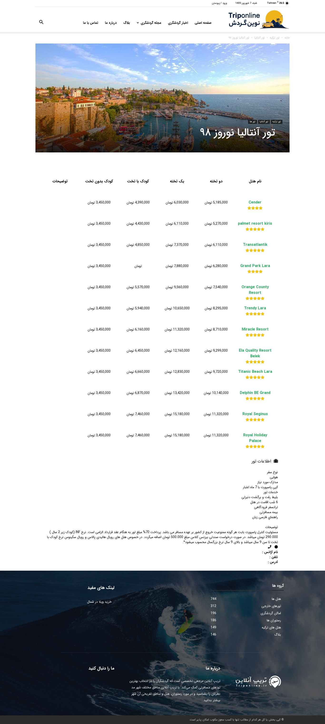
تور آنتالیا (259, 37)
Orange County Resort (255, 290)
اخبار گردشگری (178, 22)
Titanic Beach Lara (255, 372)
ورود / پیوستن (219, 3)
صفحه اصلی (203, 22)
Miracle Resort (255, 329)
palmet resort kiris (255, 224)
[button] (41, 23)
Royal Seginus (255, 414)
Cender (255, 202)
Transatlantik (255, 245)
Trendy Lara (255, 308)
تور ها (253, 121)
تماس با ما (90, 22)
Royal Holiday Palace (255, 438)
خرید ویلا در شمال (99, 601)
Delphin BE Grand (255, 393)
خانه (287, 37)
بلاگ (126, 22)
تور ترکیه (275, 37)
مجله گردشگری (151, 22)
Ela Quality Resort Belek (255, 353)
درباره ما (111, 22)
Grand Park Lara (255, 266)
